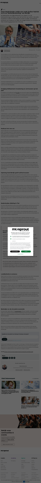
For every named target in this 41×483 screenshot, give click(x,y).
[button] (20, 241)
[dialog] (20, 241)
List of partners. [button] (28, 245)
